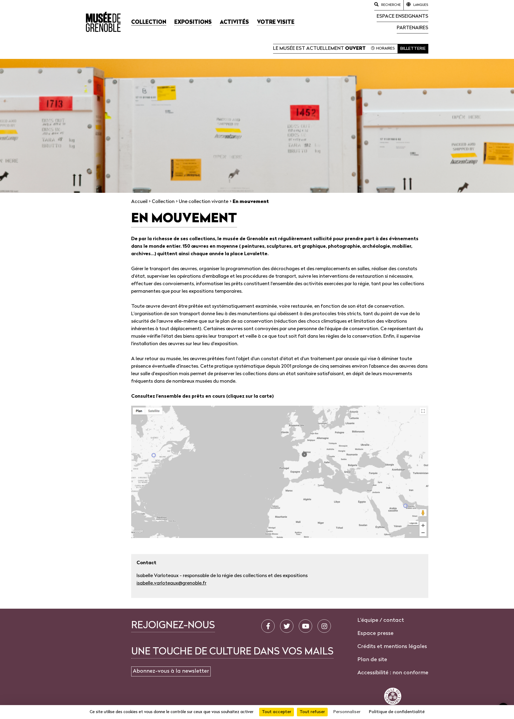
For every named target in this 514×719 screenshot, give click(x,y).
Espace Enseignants (402, 16)
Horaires (385, 49)
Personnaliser (347, 712)
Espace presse (375, 633)
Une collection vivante (203, 201)
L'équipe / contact (380, 620)
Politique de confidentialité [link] (397, 712)
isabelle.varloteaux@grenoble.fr (171, 583)
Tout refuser (312, 712)
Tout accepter (276, 712)
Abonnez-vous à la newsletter (171, 671)
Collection (163, 201)
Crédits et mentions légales (392, 646)
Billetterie (413, 49)
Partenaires (412, 28)
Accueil (139, 201)
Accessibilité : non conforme (392, 673)
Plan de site (372, 659)
